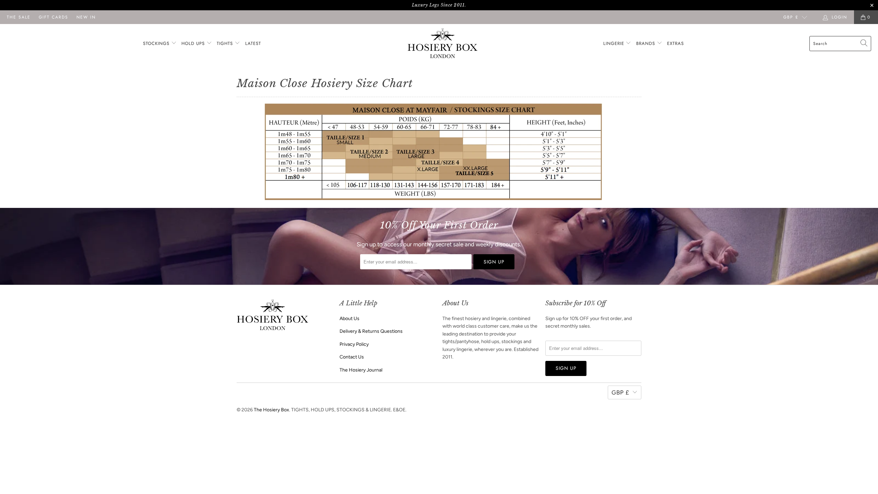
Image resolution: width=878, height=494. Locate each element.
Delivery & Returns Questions (371, 331)
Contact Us (352, 357)
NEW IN (86, 17)
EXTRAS (675, 43)
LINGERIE (614, 43)
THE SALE (19, 17)
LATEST (253, 43)
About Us (349, 318)
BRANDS (645, 43)
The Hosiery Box (271, 410)
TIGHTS (226, 43)
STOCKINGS (157, 43)
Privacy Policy (354, 344)
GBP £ (790, 17)
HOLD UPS (193, 43)
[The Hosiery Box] (442, 43)
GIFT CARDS (53, 17)
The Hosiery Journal (361, 370)
